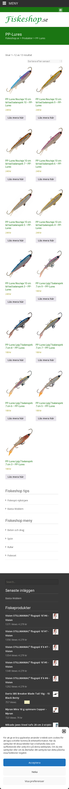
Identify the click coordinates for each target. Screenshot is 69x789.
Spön (10, 538)
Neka (35, 772)
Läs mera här (16, 117)
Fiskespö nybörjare (17, 500)
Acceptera (34, 762)
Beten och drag (15, 530)
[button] (64, 731)
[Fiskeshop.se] (24, 19)
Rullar (10, 547)
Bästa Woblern (15, 508)
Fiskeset (11, 555)
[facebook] (61, 10)
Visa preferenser (34, 781)
